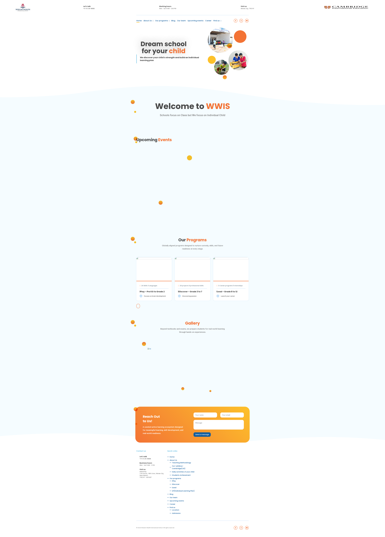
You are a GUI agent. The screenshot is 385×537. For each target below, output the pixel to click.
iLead (174, 487)
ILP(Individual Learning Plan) (183, 491)
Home (139, 20)
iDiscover (175, 484)
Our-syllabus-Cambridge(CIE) (178, 467)
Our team (181, 20)
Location (175, 510)
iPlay (174, 481)
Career (208, 20)
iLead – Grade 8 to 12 (226, 291)
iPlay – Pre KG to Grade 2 (152, 291)
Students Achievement (181, 475)
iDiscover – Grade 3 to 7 (190, 291)
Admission (176, 513)
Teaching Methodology (181, 463)
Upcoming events (195, 20)
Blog (173, 20)
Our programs (161, 20)
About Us (147, 20)
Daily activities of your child (183, 472)
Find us (216, 20)
